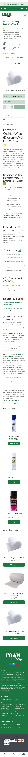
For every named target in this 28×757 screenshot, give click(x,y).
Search (14, 754)
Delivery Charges (5, 706)
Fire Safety (4, 724)
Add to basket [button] (14, 602)
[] (11, 400)
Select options (14, 443)
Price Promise (18, 726)
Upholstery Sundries (16, 345)
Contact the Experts (20, 727)
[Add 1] (12, 107)
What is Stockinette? (20, 704)
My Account (4, 715)
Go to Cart (17, 699)
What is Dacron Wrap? (20, 702)
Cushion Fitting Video (6, 713)
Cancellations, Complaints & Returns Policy (6, 709)
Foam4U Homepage (14, 333)
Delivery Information (6, 704)
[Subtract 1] (4, 107)
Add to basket (19, 107)
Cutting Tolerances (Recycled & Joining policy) (19, 711)
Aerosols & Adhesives (15, 367)
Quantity (7, 102)
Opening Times (18, 724)
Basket (22, 753)
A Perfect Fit (18, 706)
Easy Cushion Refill (6, 727)
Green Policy (4, 726)
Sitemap (14, 737)
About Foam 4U (5, 702)
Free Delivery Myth (19, 715)
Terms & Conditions (20, 708)
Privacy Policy (19, 737)
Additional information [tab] (9, 119)
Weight (6, 96)
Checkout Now (18, 701)
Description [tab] (6, 115)
